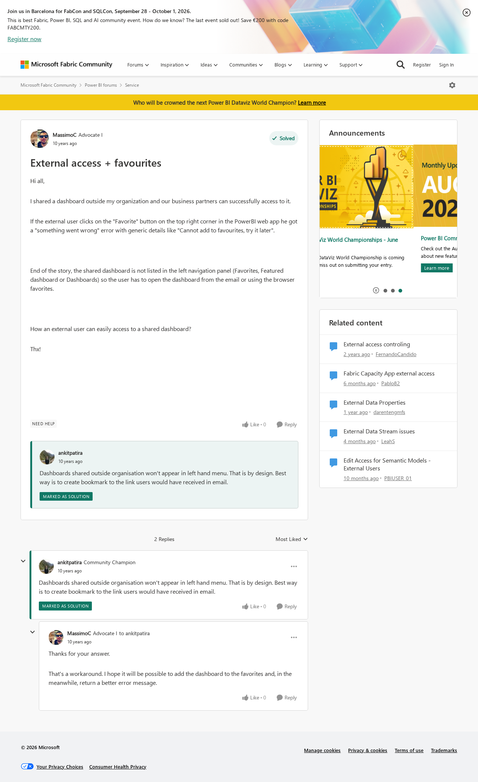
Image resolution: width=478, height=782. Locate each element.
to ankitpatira (134, 633)
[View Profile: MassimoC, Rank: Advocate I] (39, 138)
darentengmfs (389, 411)
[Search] (400, 64)
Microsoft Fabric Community (49, 85)
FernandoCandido (396, 354)
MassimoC (65, 134)
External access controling (377, 344)
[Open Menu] (452, 85)
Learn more (312, 102)
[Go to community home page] (66, 65)
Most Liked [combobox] (292, 539)
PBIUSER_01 (398, 478)
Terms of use (409, 750)
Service (132, 85)
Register (422, 64)
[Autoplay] (376, 290)
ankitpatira (70, 452)
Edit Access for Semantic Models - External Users (387, 464)
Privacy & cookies (367, 750)
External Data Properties (375, 402)
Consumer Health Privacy (117, 766)
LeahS (388, 441)
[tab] (385, 290)
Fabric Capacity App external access (389, 373)
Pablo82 (390, 383)
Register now (24, 39)
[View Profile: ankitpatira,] (47, 456)
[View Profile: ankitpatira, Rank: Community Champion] (46, 566)
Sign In (446, 64)
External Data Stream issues (379, 431)
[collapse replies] (23, 561)
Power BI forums (101, 85)
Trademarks (444, 750)
